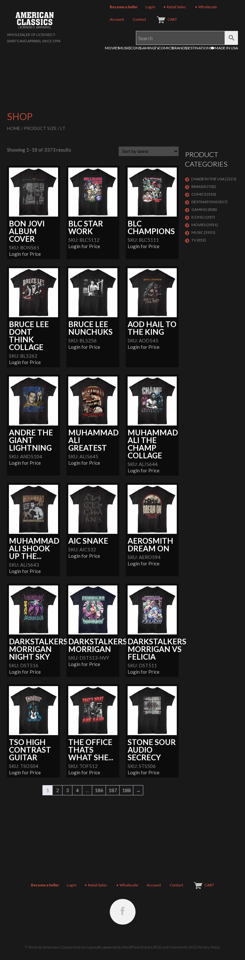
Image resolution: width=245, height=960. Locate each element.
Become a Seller (124, 6)
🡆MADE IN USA (224, 48)
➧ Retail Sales (174, 6)
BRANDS (179, 48)
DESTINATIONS (199, 48)
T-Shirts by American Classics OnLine (55, 947)
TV (156, 48)
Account (117, 19)
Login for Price (25, 254)
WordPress (131, 947)
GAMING (147, 48)
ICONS (135, 48)
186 (99, 790)
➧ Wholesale (206, 6)
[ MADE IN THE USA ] (208, 178)
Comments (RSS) (183, 947)
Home (13, 128)
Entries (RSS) (151, 947)
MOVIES (112, 48)
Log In (150, 6)
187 (112, 790)
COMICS (165, 48)
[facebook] (123, 912)
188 (126, 790)
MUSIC (124, 48)
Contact (139, 19)
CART (172, 19)
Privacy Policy (209, 947)
